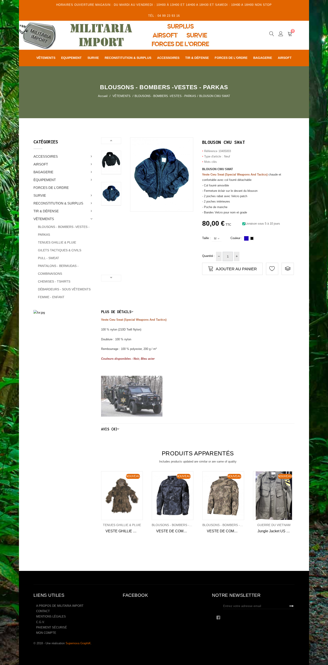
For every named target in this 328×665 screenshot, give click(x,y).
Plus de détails (116, 312)
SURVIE (39, 195)
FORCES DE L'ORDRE (51, 188)
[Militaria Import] (127, 35)
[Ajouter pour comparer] (288, 269)
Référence (210, 151)
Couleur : (236, 238)
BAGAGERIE (43, 172)
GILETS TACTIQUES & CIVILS (59, 250)
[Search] (271, 34)
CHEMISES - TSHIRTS (54, 281)
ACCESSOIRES (45, 156)
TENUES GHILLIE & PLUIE (57, 242)
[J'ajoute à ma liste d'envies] (272, 269)
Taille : (206, 238)
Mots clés (210, 161)
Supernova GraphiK (78, 643)
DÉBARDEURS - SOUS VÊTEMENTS (64, 289)
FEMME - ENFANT (51, 297)
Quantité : (208, 256)
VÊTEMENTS (43, 219)
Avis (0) (109, 429)
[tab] (198, 311)
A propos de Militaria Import (59, 605)
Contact (43, 611)
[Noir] (252, 238)
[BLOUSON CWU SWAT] (111, 162)
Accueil (103, 96)
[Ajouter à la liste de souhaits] (107, 495)
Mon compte (46, 632)
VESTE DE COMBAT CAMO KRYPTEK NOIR (174, 531)
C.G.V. (40, 622)
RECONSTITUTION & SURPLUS (58, 203)
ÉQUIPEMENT (44, 180)
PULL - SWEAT (48, 258)
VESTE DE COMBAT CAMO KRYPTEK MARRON (225, 531)
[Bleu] (246, 238)
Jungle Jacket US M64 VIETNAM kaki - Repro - (276, 531)
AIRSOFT (40, 164)
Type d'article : (213, 156)
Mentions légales (51, 616)
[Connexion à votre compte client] (280, 34)
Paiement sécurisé (51, 627)
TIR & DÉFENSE (46, 211)
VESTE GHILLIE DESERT (124, 531)
